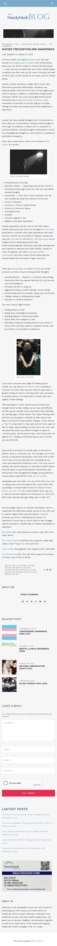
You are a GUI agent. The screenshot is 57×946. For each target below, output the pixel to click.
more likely (15, 239)
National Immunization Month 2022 (32, 667)
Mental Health (39, 44)
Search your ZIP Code (11, 491)
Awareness (26, 44)
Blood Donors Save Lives (33, 683)
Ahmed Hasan (23, 176)
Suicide (32, 570)
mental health (34, 60)
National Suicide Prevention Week (33, 100)
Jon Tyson (28, 377)
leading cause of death (23, 63)
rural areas (49, 229)
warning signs (17, 269)
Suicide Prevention (13, 572)
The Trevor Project (10, 540)
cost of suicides (40, 476)
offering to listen (31, 387)
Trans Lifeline (8, 549)
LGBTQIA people (41, 239)
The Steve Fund (9, 554)
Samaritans (7, 532)
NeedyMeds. (38, 941)
